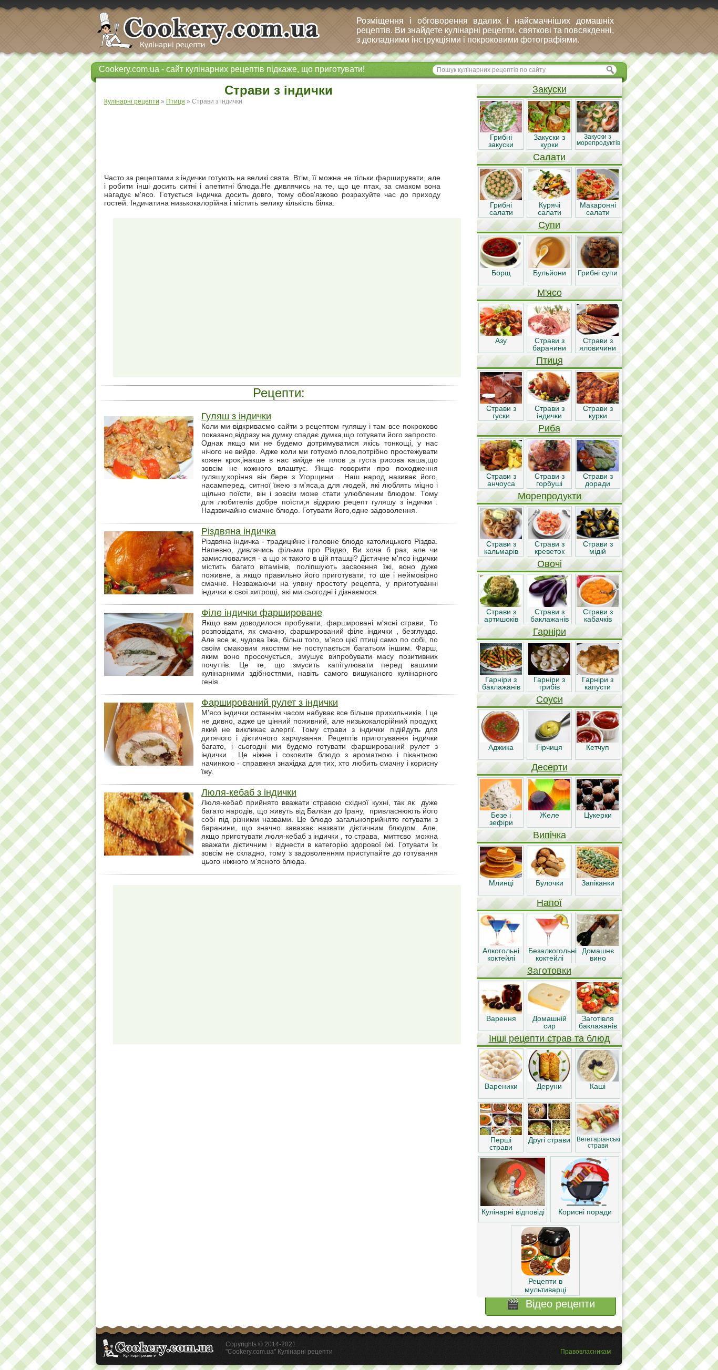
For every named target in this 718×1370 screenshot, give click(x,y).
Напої (549, 903)
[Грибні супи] (598, 265)
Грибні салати (501, 209)
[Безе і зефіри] (501, 808)
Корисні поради (585, 1212)
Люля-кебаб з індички (248, 792)
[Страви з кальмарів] (501, 536)
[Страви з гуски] (501, 401)
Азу (501, 340)
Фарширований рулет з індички (269, 702)
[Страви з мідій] (598, 536)
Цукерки (598, 815)
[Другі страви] (549, 1132)
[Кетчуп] (598, 740)
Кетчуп (597, 747)
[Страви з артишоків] (501, 604)
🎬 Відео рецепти (550, 1304)
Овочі (549, 564)
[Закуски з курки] (549, 130)
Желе (549, 815)
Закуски (549, 89)
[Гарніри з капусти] (598, 672)
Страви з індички (550, 412)
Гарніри (549, 631)
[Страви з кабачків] (598, 604)
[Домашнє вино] (598, 943)
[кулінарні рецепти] (217, 49)
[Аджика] (501, 740)
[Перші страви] (501, 1132)
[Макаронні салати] (598, 197)
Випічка (549, 835)
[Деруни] (549, 1079)
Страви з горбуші (550, 480)
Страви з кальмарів (501, 547)
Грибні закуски (501, 141)
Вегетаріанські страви (598, 1142)
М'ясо (549, 292)
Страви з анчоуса (501, 480)
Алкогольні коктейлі (501, 954)
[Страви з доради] (598, 469)
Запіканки (597, 883)
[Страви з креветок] (549, 536)
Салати (549, 157)
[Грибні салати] (501, 197)
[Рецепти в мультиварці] (545, 1273)
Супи (549, 225)
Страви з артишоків (501, 615)
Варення (501, 1018)
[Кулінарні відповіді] (512, 1203)
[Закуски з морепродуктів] (598, 130)
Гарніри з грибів (549, 683)
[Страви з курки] (598, 401)
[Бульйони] (549, 265)
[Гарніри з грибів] (549, 672)
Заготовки (549, 970)
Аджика (501, 747)
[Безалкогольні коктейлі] (549, 943)
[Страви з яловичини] (598, 333)
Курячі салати (549, 209)
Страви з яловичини (597, 344)
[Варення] (501, 1011)
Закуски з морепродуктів (598, 140)
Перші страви (500, 1143)
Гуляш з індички (236, 416)
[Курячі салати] (549, 197)
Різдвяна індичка (238, 531)
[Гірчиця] (549, 740)
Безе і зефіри (501, 819)
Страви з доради (598, 480)
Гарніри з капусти (597, 683)
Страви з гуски (501, 412)
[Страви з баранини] (549, 333)
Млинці (501, 883)
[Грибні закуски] (501, 130)
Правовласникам (585, 1351)
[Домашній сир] (549, 1011)
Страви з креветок (550, 547)
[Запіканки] (598, 875)
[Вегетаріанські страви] (598, 1132)
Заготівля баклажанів (598, 1022)
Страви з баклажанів (549, 615)
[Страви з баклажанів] (549, 604)
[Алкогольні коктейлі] (501, 943)
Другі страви (549, 1140)
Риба (549, 428)
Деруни (549, 1086)
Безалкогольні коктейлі (552, 954)
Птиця (549, 360)
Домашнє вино (598, 954)
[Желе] (549, 808)
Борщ (501, 273)
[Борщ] (501, 265)
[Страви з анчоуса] (501, 469)
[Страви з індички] (549, 401)
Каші (598, 1086)
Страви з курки (598, 412)
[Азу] (501, 333)
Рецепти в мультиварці (545, 1285)
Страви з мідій (598, 547)
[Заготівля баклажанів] (598, 1011)
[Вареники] (501, 1079)
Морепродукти (549, 496)
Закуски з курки (549, 141)
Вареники (501, 1086)
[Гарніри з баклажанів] (501, 672)
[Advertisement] (287, 139)
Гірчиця (549, 747)
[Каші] (598, 1079)
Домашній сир (549, 1022)
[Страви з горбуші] (549, 469)
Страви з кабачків (598, 615)
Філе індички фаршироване (261, 612)
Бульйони (549, 273)
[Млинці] (501, 875)
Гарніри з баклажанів (501, 683)
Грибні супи (598, 273)
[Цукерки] (598, 808)
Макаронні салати (598, 209)
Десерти (549, 767)
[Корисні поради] (585, 1203)
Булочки (549, 883)
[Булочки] (549, 875)
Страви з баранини (549, 344)
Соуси (549, 699)
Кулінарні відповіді (513, 1212)
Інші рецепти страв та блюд (549, 1038)
